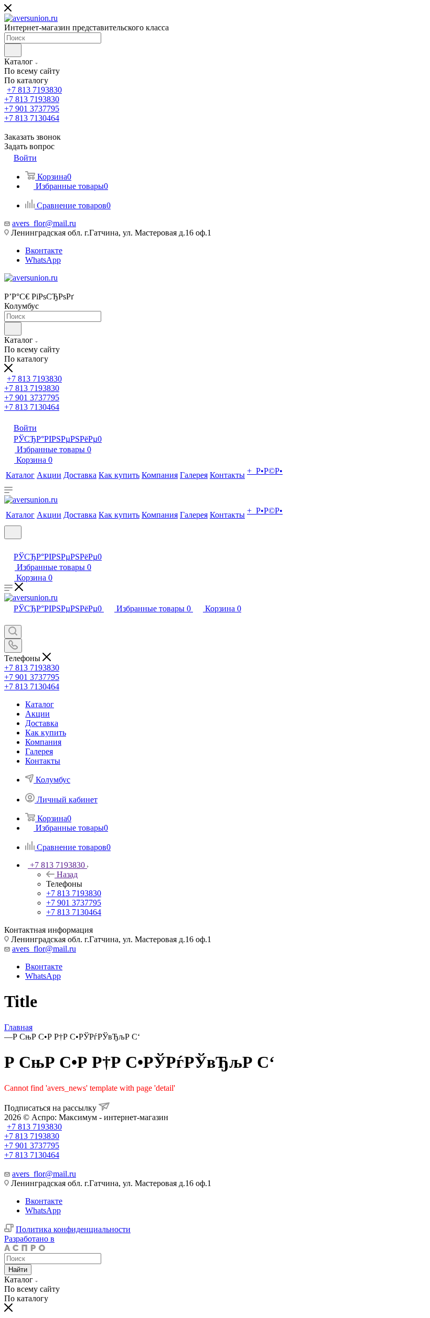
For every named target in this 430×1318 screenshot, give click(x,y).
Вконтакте (43, 250)
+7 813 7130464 (31, 118)
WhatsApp (43, 259)
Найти (17, 1270)
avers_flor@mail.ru (44, 223)
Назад (67, 874)
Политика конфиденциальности (73, 1229)
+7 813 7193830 (34, 89)
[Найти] (13, 50)
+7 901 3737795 (31, 108)
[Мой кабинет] (9, 545)
